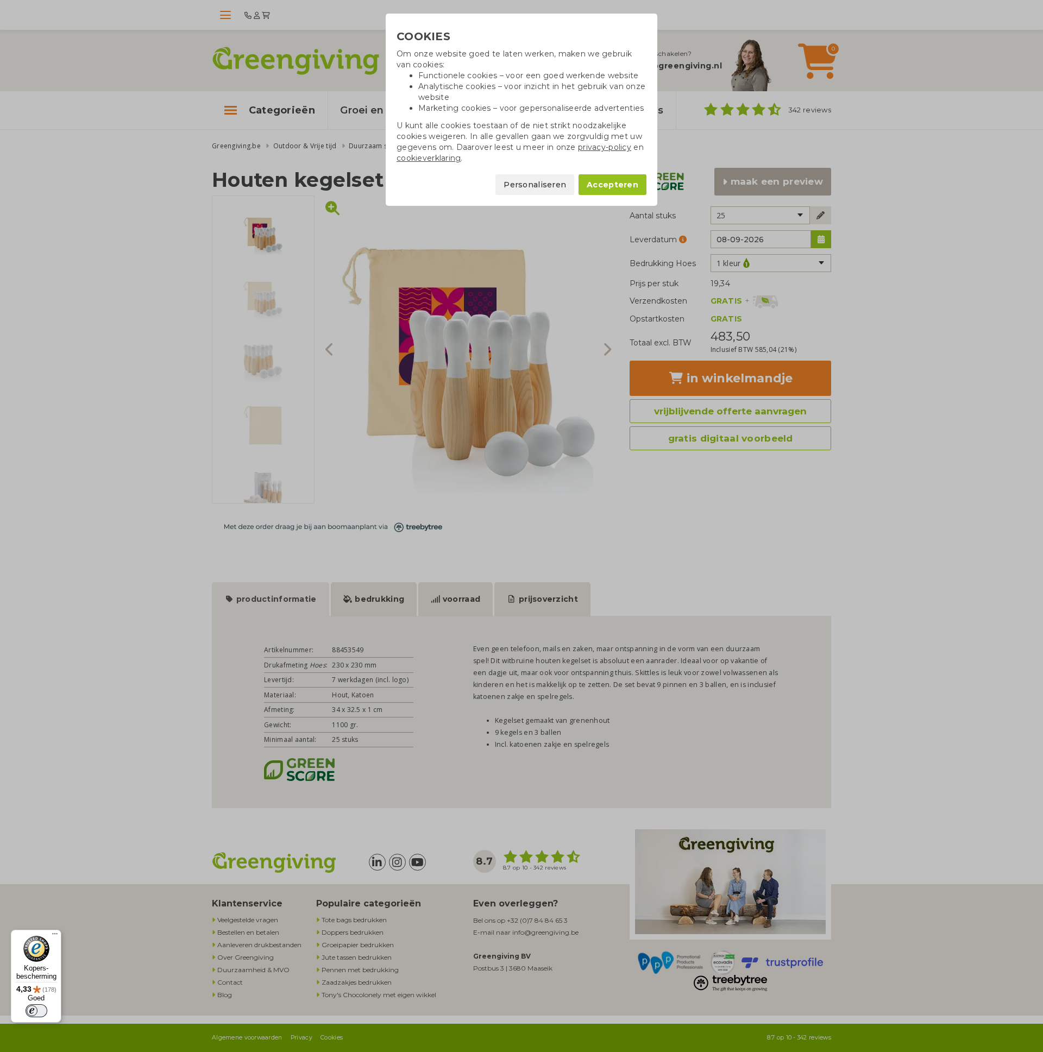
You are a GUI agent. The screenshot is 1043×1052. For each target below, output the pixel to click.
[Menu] (54, 936)
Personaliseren (535, 185)
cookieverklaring (429, 158)
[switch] (36, 1010)
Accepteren (612, 185)
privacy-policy (604, 147)
